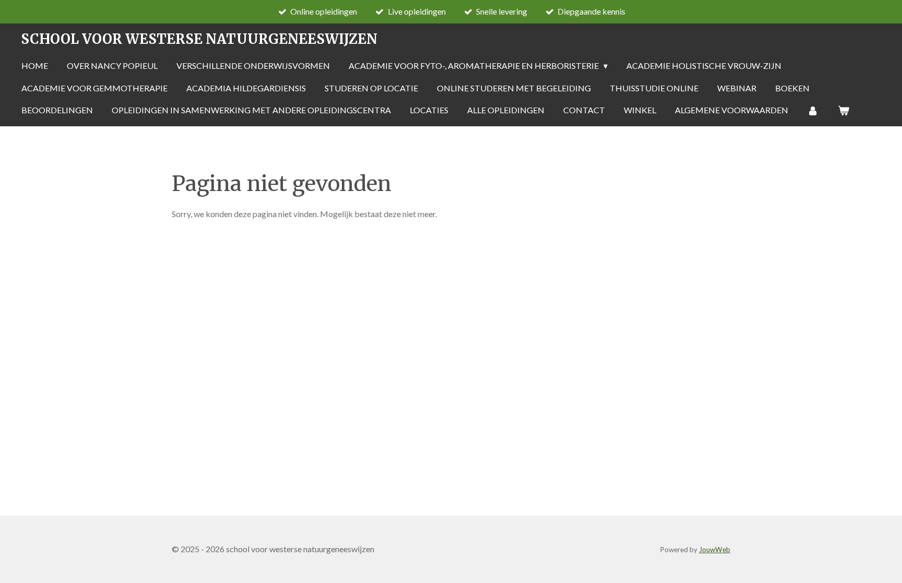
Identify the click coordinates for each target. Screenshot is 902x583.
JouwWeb (714, 549)
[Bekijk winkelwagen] (843, 110)
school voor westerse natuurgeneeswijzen (199, 38)
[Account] (812, 110)
